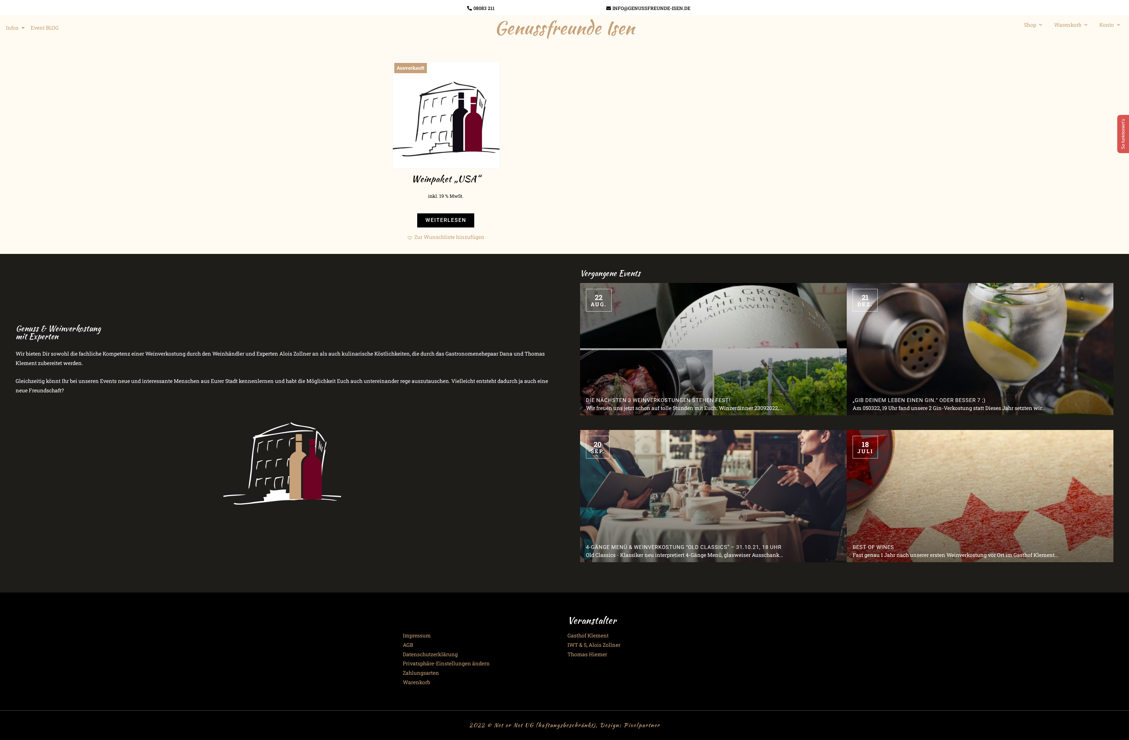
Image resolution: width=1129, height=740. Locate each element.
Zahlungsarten (421, 672)
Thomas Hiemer (587, 654)
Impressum (417, 635)
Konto (1106, 24)
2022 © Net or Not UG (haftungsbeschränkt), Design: (546, 725)
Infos (12, 27)
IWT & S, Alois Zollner (593, 645)
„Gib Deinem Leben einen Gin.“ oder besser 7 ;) (919, 400)
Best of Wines (873, 547)
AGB (408, 645)
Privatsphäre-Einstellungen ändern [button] (446, 663)
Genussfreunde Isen (564, 27)
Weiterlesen (445, 220)
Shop (1030, 24)
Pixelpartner (642, 725)
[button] (446, 237)
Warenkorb (1067, 24)
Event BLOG (45, 27)
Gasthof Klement (588, 635)
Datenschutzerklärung (430, 654)
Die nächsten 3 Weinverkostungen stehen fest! (658, 400)
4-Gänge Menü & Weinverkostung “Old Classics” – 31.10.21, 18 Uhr (683, 547)
